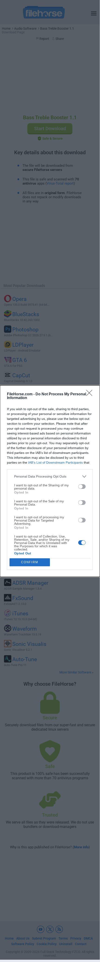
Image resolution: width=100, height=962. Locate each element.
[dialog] (50, 481)
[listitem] (50, 476)
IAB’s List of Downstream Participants (55, 462)
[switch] (82, 486)
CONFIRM (29, 562)
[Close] (90, 394)
